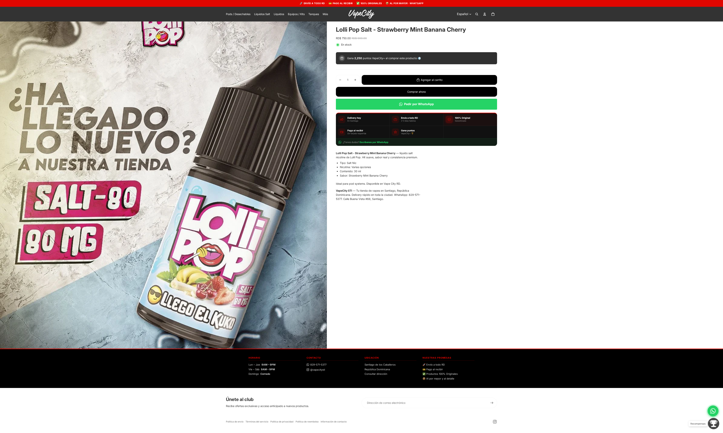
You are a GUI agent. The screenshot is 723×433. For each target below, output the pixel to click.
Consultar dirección (376, 373)
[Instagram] (495, 421)
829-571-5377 (318, 364)
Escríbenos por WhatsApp (374, 142)
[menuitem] (325, 14)
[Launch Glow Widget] (713, 423)
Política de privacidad (281, 421)
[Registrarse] (491, 402)
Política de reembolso (307, 421)
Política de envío (234, 421)
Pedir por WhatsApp (419, 104)
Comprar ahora (416, 91)
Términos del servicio (257, 421)
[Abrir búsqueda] (477, 14)
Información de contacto (334, 421)
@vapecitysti (317, 369)
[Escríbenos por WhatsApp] (713, 410)
